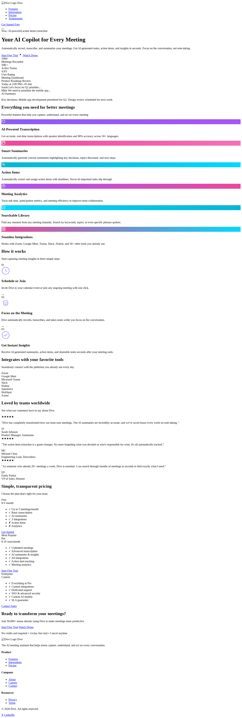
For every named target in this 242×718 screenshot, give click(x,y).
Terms (12, 702)
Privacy (13, 699)
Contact (13, 685)
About (12, 679)
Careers (13, 682)
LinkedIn (9, 714)
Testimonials (15, 18)
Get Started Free (10, 24)
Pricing (12, 15)
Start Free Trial (9, 55)
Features (13, 8)
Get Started (7, 532)
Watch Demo (30, 55)
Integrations (15, 12)
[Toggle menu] (2, 28)
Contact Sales (9, 606)
